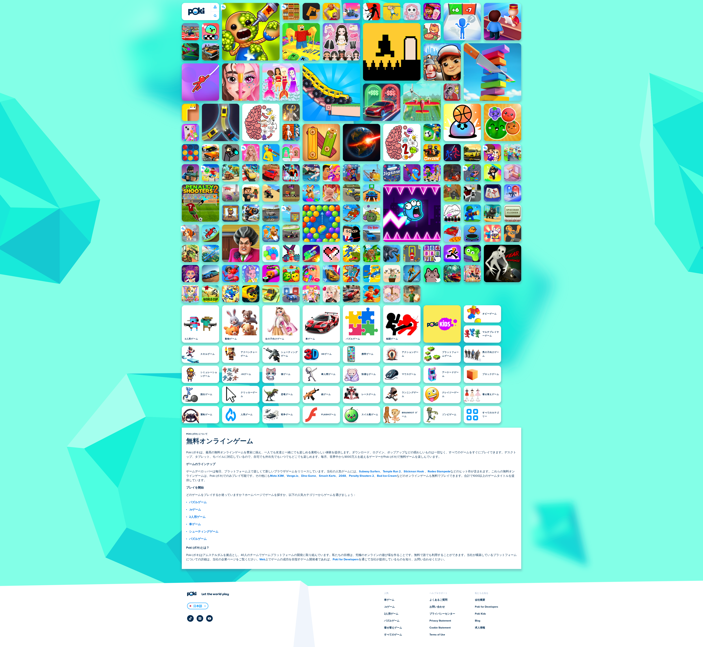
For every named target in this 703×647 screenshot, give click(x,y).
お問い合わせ (437, 607)
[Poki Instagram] (200, 618)
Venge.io (292, 475)
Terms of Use (437, 634)
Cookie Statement (440, 627)
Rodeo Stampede (439, 471)
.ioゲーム (195, 509)
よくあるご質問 (438, 600)
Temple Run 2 (392, 471)
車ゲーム (195, 524)
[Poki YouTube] (209, 618)
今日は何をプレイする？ (215, 16)
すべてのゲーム (393, 634)
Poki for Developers (346, 559)
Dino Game (308, 475)
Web (262, 559)
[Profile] (215, 7)
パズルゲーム (198, 502)
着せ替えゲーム (393, 627)
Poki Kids (480, 614)
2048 (342, 475)
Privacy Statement (440, 621)
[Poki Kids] (442, 324)
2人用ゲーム (197, 516)
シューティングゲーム (203, 531)
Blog (477, 621)
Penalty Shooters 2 (361, 475)
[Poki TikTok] (190, 618)
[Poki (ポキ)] (196, 11)
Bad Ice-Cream (387, 475)
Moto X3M (277, 475)
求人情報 (480, 627)
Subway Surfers (369, 471)
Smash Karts (327, 475)
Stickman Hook (414, 471)
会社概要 (480, 600)
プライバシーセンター (442, 614)
